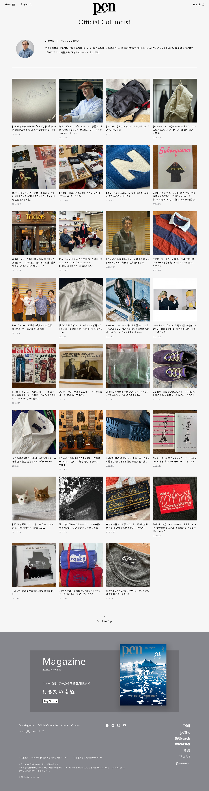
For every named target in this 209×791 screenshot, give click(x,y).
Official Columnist (48, 725)
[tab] (10, 4)
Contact (75, 725)
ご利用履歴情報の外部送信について (87, 758)
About (64, 725)
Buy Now (49, 701)
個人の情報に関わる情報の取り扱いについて (50, 758)
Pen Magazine (27, 725)
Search (36, 731)
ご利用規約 (23, 758)
